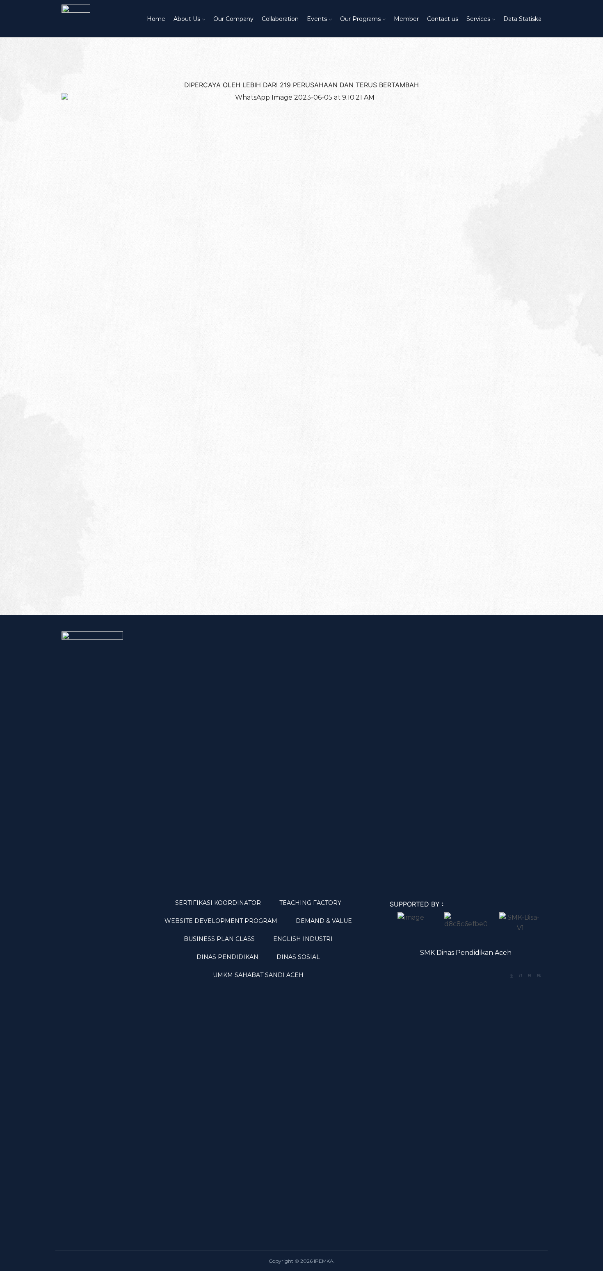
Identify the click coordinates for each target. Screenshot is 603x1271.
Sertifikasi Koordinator (218, 903)
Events (317, 19)
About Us (187, 19)
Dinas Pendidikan (227, 957)
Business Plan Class (219, 939)
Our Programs (360, 19)
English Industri (303, 939)
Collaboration (280, 19)
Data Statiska (522, 19)
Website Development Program (220, 921)
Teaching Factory (310, 903)
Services (478, 19)
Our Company (233, 19)
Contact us (442, 19)
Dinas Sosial (298, 957)
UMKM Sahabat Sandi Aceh (258, 975)
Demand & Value (324, 921)
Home (156, 19)
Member (406, 19)
